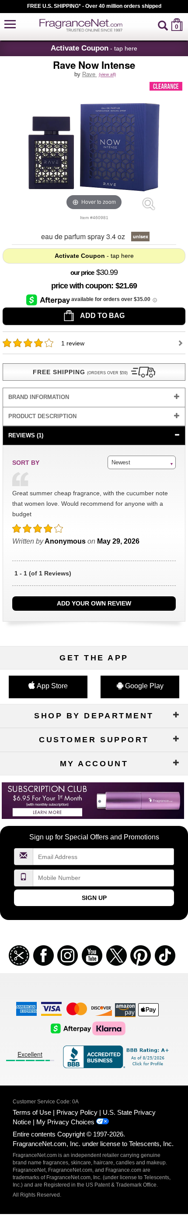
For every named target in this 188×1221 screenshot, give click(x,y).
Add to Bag (102, 315)
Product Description (42, 416)
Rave (89, 74)
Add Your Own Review (94, 603)
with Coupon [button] (81, 285)
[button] (10, 24)
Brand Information (38, 397)
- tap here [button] (94, 48)
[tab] (94, 397)
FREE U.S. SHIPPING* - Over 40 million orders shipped (94, 6)
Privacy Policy (76, 1112)
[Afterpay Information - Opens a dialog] (48, 300)
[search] (163, 25)
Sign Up (94, 897)
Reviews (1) (25, 435)
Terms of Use (32, 1112)
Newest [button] (120, 462)
